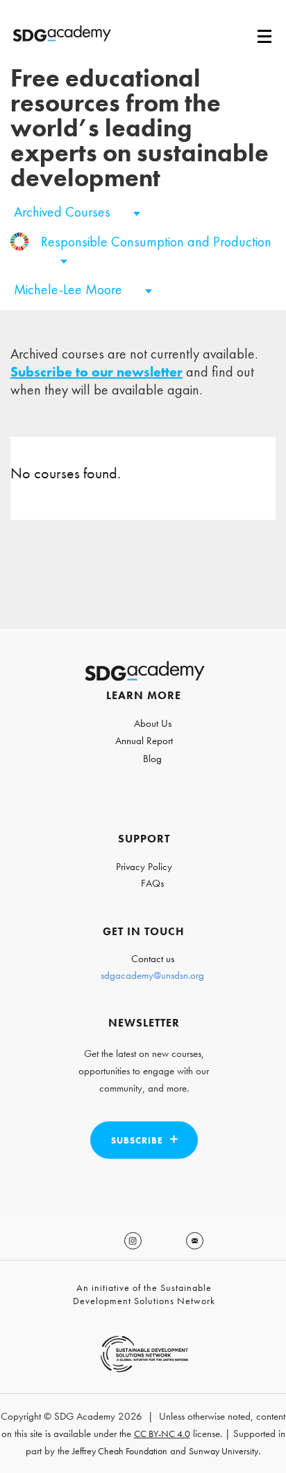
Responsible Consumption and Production (156, 242)
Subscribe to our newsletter (96, 372)
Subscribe (137, 1140)
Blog (152, 759)
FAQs (152, 883)
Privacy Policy (144, 867)
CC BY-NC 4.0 (162, 1433)
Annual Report (144, 741)
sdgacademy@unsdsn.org (152, 975)
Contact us (152, 959)
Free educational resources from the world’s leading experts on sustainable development (139, 128)
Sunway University (223, 1451)
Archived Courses (64, 212)
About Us (152, 723)
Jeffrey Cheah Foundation (119, 1451)
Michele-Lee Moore (70, 289)
